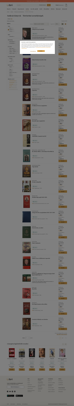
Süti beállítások (33, 51)
